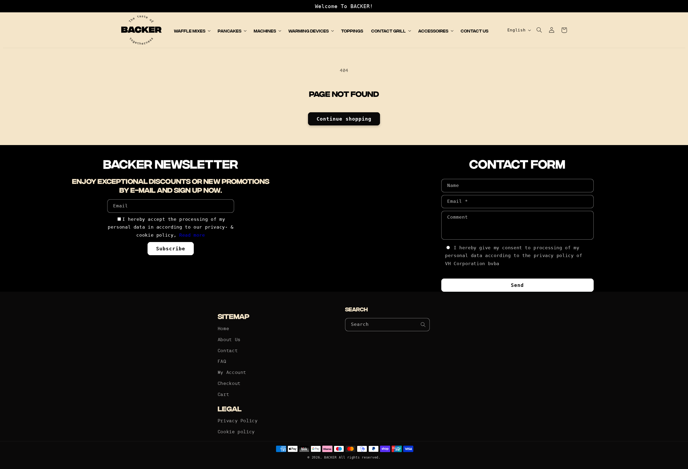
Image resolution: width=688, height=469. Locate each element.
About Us (229, 340)
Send (517, 285)
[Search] (423, 324)
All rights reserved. (360, 457)
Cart (223, 394)
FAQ (222, 361)
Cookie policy (236, 432)
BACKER (330, 457)
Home (223, 329)
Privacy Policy (238, 421)
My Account (232, 372)
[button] (191, 31)
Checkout (229, 383)
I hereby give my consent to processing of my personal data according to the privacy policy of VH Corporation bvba (513, 255)
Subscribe (170, 248)
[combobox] (387, 324)
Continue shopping (344, 119)
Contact (228, 351)
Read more (192, 235)
